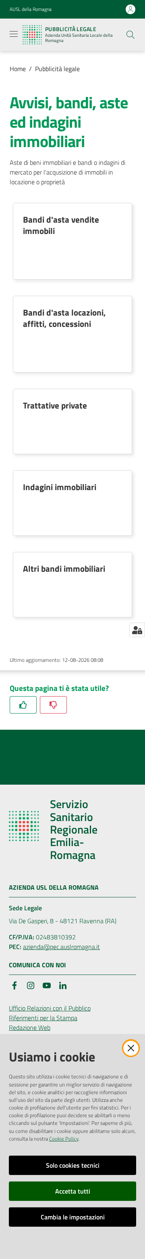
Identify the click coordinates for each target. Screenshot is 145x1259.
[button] (130, 35)
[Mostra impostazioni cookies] (137, 630)
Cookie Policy (64, 1139)
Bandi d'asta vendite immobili (61, 225)
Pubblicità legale (57, 69)
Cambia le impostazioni (73, 1217)
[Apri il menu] (14, 34)
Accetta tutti (72, 1191)
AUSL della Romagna (31, 9)
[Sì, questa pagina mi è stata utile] (23, 705)
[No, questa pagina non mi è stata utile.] (53, 705)
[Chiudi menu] (116, 16)
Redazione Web (29, 1027)
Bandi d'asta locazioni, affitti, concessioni (64, 318)
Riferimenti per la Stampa (43, 1018)
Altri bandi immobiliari (64, 568)
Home (18, 69)
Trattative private (55, 405)
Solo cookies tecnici (72, 1165)
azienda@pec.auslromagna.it (61, 947)
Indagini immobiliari (59, 486)
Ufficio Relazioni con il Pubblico (50, 1008)
